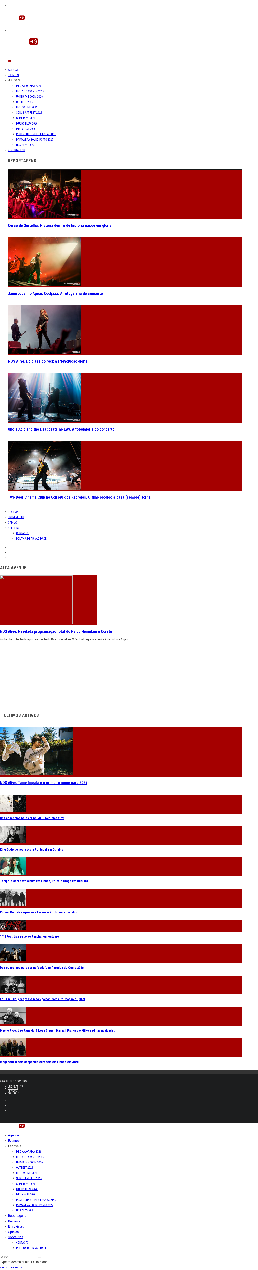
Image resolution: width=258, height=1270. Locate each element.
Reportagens (16, 150)
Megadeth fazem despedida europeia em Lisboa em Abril (39, 1062)
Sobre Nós (14, 528)
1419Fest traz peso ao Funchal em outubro (29, 936)
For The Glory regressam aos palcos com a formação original (42, 999)
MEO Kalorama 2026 (28, 85)
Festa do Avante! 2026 (30, 91)
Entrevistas (16, 517)
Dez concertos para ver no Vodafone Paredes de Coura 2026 (42, 968)
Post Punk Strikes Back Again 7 (36, 134)
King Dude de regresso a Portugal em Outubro (32, 849)
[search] (39, 1257)
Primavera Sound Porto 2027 (34, 139)
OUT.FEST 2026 (24, 102)
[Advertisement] (121, 676)
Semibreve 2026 (25, 118)
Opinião (13, 522)
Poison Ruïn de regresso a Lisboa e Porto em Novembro (39, 912)
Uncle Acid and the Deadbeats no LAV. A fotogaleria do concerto (61, 429)
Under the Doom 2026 (29, 96)
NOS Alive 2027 (25, 144)
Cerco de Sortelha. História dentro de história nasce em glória (60, 225)
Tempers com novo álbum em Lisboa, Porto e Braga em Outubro (44, 881)
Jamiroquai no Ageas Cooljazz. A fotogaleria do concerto (55, 293)
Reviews (13, 512)
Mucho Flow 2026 (27, 123)
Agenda (13, 69)
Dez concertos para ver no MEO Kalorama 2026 (32, 818)
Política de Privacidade (31, 538)
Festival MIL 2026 (26, 107)
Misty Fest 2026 (26, 128)
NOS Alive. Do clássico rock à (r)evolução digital (48, 361)
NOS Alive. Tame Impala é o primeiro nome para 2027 (43, 782)
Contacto (22, 533)
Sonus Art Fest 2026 (29, 112)
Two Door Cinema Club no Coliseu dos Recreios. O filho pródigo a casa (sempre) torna (79, 497)
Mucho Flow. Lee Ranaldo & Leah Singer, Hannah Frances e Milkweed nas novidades (57, 1030)
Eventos (13, 75)
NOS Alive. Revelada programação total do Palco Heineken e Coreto (56, 631)
